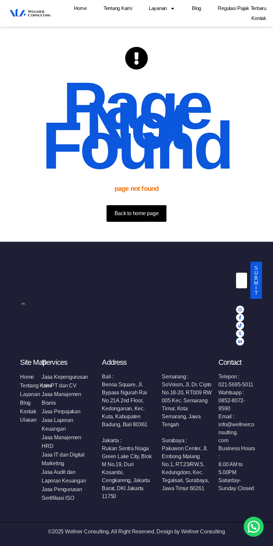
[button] (254, 527)
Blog (196, 8)
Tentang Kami (118, 8)
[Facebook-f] (240, 318)
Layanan (158, 8)
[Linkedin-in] (240, 341)
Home (80, 8)
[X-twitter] (240, 334)
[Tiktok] (240, 326)
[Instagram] (240, 310)
